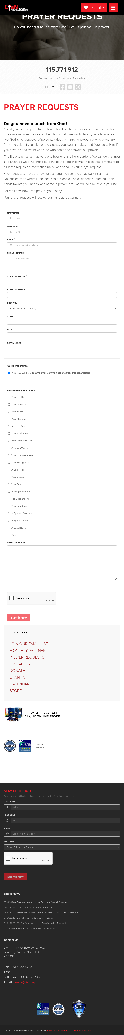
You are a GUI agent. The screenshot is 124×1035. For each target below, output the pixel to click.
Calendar (20, 684)
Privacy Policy (53, 1030)
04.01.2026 (35, 923)
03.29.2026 (30, 928)
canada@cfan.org (24, 982)
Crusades (20, 664)
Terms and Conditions (82, 1030)
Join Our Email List (29, 643)
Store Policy (66, 1030)
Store (16, 690)
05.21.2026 (29, 907)
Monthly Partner (27, 650)
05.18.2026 (41, 912)
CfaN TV (18, 677)
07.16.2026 (35, 902)
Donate (97, 7)
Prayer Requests (27, 657)
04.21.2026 (28, 918)
